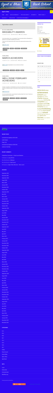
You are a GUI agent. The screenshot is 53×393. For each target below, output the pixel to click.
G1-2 (3, 340)
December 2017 (5, 219)
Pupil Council (13, 162)
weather (39, 119)
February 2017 (5, 238)
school (45, 112)
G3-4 (3, 342)
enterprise (40, 106)
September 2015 (5, 273)
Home (3, 14)
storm (44, 115)
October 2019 (5, 189)
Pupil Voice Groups (25, 14)
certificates (24, 48)
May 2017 (4, 231)
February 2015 (5, 287)
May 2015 (4, 280)
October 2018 (5, 205)
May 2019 (4, 194)
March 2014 (4, 313)
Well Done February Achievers (14, 79)
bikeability (17, 48)
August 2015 (4, 275)
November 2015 (5, 268)
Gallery (3, 349)
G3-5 (3, 345)
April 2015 (4, 282)
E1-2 (3, 331)
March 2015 (4, 285)
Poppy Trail (4, 142)
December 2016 (5, 243)
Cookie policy (32, 384)
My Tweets (39, 51)
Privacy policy (37, 384)
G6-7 (5, 29)
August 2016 (4, 252)
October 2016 (5, 247)
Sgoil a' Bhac (5, 11)
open (42, 110)
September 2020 (5, 177)
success (40, 117)
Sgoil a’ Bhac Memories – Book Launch (16, 164)
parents (48, 110)
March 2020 (4, 182)
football (39, 109)
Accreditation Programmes (22, 17)
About (7, 14)
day (48, 103)
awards (11, 48)
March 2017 (4, 236)
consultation (40, 103)
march (22, 70)
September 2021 (5, 173)
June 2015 (4, 278)
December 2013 (5, 320)
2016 (46, 90)
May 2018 (4, 215)
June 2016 (4, 254)
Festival (46, 106)
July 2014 (4, 303)
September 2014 (5, 299)
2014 (39, 90)
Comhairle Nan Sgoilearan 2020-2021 (9, 144)
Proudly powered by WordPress (7, 380)
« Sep (39, 81)
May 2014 (4, 308)
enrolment (48, 105)
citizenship (39, 100)
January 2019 (5, 198)
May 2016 (4, 257)
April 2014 (4, 310)
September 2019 (5, 191)
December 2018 (5, 201)
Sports (41, 115)
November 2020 (5, 175)
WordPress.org (5, 374)
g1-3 (38, 110)
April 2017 (4, 233)
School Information (14, 14)
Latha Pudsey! (5, 139)
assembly (39, 96)
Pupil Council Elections (18, 155)
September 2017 (5, 226)
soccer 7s (48, 114)
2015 (43, 90)
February (5, 99)
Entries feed (4, 369)
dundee (44, 105)
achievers (12, 70)
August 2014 (4, 301)
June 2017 (4, 229)
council (45, 103)
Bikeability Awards (13, 32)
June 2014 (4, 306)
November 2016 (5, 245)
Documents (33, 14)
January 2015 (5, 289)
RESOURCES (4, 17)
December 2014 (5, 292)
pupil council (39, 112)
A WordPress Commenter (7, 155)
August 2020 (4, 180)
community (46, 100)
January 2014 (5, 317)
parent (44, 110)
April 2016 (4, 259)
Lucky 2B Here (11, 157)
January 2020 (5, 184)
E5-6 (3, 335)
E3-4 (3, 333)
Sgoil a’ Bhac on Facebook (44, 56)
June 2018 (4, 212)
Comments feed (5, 372)
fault (44, 106)
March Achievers (12, 58)
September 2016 (5, 250)
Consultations (12, 17)
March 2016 (4, 261)
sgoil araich (43, 114)
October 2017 (5, 224)
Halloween (12, 160)
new (39, 110)
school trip (39, 114)
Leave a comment (23, 34)
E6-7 (3, 29)
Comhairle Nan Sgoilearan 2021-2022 (9, 137)
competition (40, 101)
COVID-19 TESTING (6, 146)
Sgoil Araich (4, 359)
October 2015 (5, 271)
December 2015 (5, 266)
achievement (6, 48)
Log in (3, 367)
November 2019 (5, 187)
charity (39, 98)
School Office (10, 29)
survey (45, 117)
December (39, 105)
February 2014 (5, 315)
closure (42, 100)
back (43, 96)
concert (46, 101)
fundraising (46, 109)
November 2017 (5, 222)
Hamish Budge (15, 34)
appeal (45, 94)
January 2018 (5, 217)
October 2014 (5, 296)
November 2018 (5, 203)
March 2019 (4, 196)
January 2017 (5, 240)
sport (38, 115)
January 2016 (5, 264)
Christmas (45, 98)
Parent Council (41, 14)
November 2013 (5, 322)
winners (42, 119)
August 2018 (4, 210)
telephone (48, 117)
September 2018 (5, 208)
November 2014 (5, 294)
